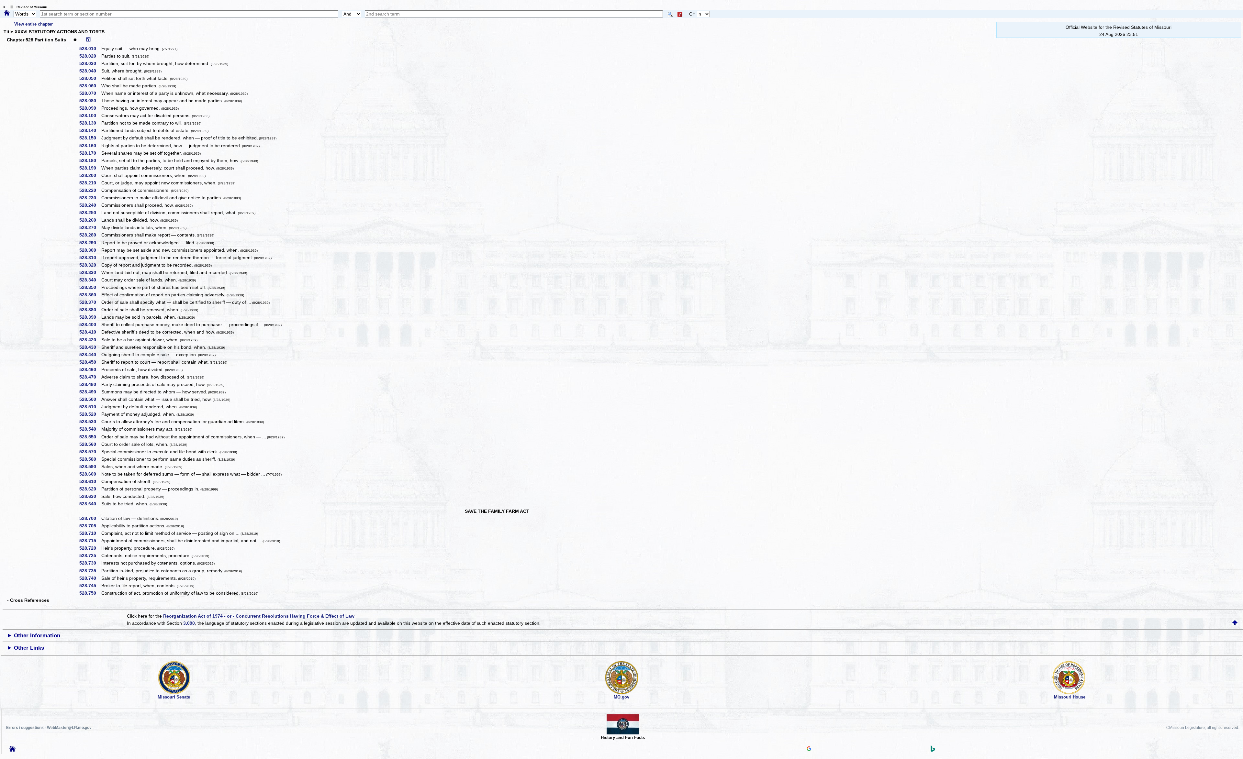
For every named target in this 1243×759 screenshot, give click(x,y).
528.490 (90, 391)
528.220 (90, 190)
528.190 (90, 167)
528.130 (90, 123)
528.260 (90, 220)
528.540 (90, 429)
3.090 (189, 623)
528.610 (90, 481)
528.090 (90, 108)
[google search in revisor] (809, 749)
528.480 (90, 384)
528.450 (90, 362)
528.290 (90, 242)
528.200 (90, 175)
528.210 (90, 182)
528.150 (90, 137)
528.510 (90, 406)
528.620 (90, 488)
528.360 (90, 294)
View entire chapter (33, 24)
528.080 (90, 100)
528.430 (90, 347)
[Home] (7, 13)
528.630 (90, 496)
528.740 (90, 578)
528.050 (90, 78)
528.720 (90, 548)
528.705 (90, 525)
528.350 (90, 287)
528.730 (90, 563)
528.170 (90, 153)
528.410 (90, 332)
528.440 (90, 354)
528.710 (90, 533)
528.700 (90, 518)
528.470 (90, 377)
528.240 (90, 205)
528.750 (90, 593)
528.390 (90, 317)
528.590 (90, 466)
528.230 (90, 197)
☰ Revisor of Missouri (27, 7)
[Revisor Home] (12, 750)
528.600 (90, 474)
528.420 (90, 339)
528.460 (90, 369)
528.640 (90, 503)
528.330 (90, 272)
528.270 (90, 227)
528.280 (90, 234)
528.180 (90, 160)
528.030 (90, 63)
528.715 (90, 540)
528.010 (90, 48)
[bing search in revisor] (933, 750)
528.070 (90, 93)
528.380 (90, 309)
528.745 (90, 585)
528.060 (90, 85)
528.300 (90, 250)
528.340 (90, 279)
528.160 (90, 145)
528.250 (90, 212)
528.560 (90, 444)
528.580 (90, 459)
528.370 (90, 302)
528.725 (90, 555)
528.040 (90, 70)
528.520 (90, 414)
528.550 (90, 436)
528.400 (90, 324)
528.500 (90, 399)
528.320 (90, 265)
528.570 (90, 451)
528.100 (90, 115)
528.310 (90, 257)
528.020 (90, 56)
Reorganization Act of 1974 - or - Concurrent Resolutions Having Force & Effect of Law (258, 616)
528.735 (90, 570)
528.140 (90, 130)
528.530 (90, 421)
